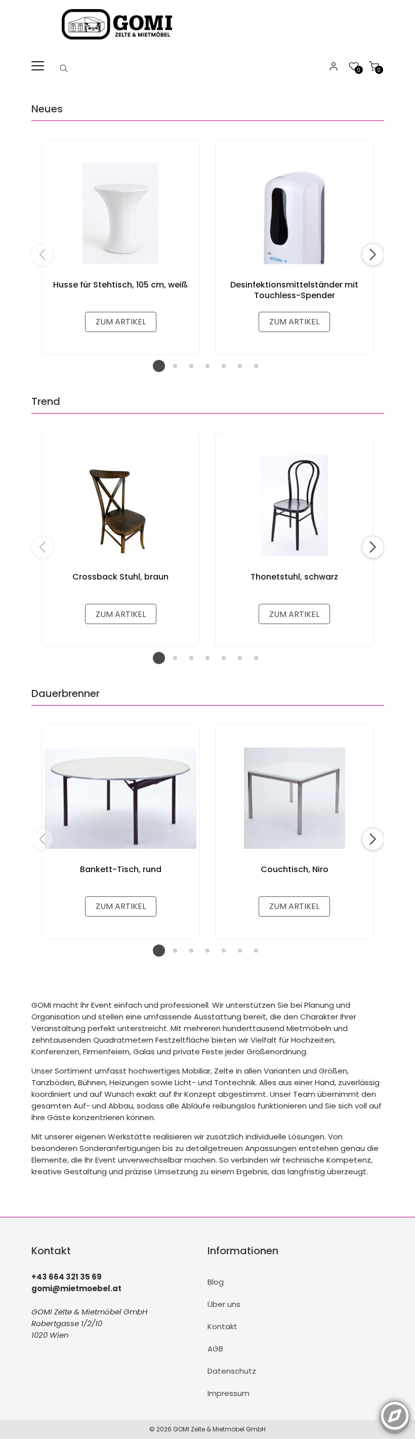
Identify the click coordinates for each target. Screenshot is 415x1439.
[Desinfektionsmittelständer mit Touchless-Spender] (295, 213)
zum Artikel (121, 321)
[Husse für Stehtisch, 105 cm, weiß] (121, 213)
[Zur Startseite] (119, 41)
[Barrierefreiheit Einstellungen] (395, 1410)
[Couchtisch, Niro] (295, 798)
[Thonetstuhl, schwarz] (295, 505)
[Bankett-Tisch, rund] (121, 798)
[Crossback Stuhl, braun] (121, 505)
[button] (373, 254)
